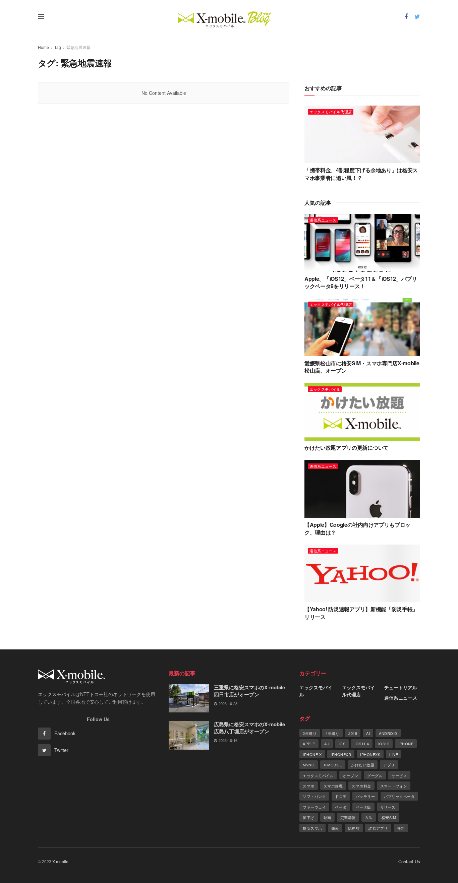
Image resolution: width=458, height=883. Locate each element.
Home (43, 47)
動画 (327, 817)
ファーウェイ (314, 807)
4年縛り (332, 733)
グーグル (375, 775)
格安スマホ (312, 828)
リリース (388, 807)
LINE (393, 754)
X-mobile (333, 764)
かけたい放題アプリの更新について (346, 447)
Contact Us (409, 861)
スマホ (308, 786)
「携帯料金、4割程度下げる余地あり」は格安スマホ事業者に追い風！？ (361, 173)
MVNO (308, 764)
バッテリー (365, 796)
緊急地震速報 (78, 47)
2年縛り (310, 733)
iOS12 (384, 743)
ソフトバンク (314, 796)
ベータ (341, 807)
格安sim (389, 817)
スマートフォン (393, 786)
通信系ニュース (323, 220)
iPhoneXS (370, 754)
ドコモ (341, 796)
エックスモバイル (324, 389)
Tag (57, 47)
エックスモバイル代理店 (330, 111)
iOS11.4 (361, 743)
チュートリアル (400, 687)
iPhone (405, 743)
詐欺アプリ (378, 828)
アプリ (389, 764)
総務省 (354, 828)
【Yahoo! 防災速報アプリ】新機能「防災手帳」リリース (361, 612)
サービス (399, 775)
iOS (342, 743)
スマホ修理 (333, 786)
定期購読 (348, 817)
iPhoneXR (341, 754)
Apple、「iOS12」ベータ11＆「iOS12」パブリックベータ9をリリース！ (360, 282)
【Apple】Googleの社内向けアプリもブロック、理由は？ (357, 528)
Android (388, 733)
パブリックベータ (399, 796)
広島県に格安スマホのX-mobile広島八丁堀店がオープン (249, 727)
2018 (352, 733)
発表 (335, 828)
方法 (369, 817)
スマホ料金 (361, 786)
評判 (401, 828)
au (327, 743)
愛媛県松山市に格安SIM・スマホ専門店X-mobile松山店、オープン (361, 366)
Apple (309, 743)
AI (368, 733)
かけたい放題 (362, 764)
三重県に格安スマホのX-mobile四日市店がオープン (249, 691)
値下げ (308, 817)
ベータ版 (363, 807)
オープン (350, 775)
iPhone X (312, 754)
